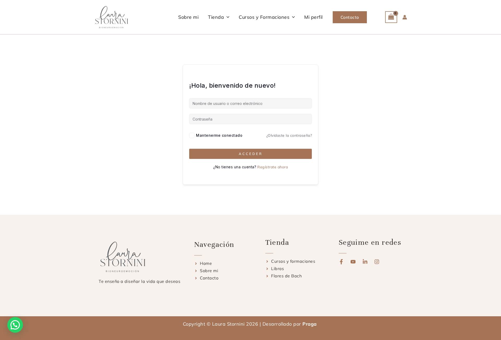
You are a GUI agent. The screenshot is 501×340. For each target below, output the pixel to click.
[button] (226, 17)
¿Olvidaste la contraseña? (289, 135)
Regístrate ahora (272, 167)
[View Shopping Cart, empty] (391, 17)
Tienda (216, 17)
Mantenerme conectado (219, 135)
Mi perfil (313, 17)
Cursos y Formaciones (264, 17)
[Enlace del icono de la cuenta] (404, 17)
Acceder (251, 154)
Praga (310, 324)
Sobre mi (188, 17)
